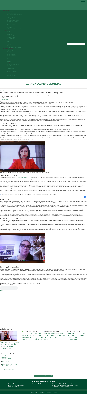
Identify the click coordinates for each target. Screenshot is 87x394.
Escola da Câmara (11, 37)
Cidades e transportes (12, 13)
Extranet (55, 392)
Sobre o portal (33, 392)
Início (4, 80)
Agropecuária (10, 11)
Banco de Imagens (11, 68)
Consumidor (9, 16)
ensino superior (5, 361)
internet (4, 363)
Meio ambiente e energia (12, 21)
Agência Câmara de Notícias (13, 64)
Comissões (9, 52)
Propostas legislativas (12, 50)
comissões (4, 357)
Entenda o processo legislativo (13, 60)
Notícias (15, 80)
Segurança (9, 27)
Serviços (8, 33)
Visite (8, 41)
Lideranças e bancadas (12, 45)
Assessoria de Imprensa (12, 70)
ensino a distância (6, 360)
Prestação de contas (11, 75)
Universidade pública (7, 365)
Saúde (8, 26)
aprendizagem (5, 355)
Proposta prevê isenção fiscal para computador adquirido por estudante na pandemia (76, 336)
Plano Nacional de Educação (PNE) (9, 364)
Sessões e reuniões (11, 54)
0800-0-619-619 (62, 383)
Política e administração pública (14, 23)
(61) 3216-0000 (68, 385)
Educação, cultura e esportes (13, 20)
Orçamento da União (11, 57)
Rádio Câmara (10, 65)
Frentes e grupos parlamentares (14, 47)
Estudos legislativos (11, 55)
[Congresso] (73, 2)
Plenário (9, 51)
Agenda (8, 31)
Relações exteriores (11, 24)
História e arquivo (11, 40)
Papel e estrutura (11, 38)
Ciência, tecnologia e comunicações (14, 14)
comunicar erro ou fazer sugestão (44, 376)
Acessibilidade (61, 1)
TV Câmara (9, 67)
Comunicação (9, 80)
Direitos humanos (11, 17)
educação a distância (6, 358)
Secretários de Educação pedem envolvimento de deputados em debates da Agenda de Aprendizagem (32, 336)
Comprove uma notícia (12, 71)
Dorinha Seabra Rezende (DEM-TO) (24, 177)
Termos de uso (41, 392)
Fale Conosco (68, 1)
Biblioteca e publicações (12, 35)
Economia (9, 18)
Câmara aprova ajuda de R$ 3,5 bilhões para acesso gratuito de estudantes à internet (54, 336)
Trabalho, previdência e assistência (14, 28)
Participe (9, 61)
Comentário (5, 99)
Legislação (9, 58)
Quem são (9, 44)
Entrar (82, 1)
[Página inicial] (10, 4)
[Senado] (76, 2)
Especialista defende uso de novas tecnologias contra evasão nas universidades (9, 345)
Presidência (9, 34)
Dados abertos (10, 77)
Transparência (10, 74)
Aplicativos (49, 392)
